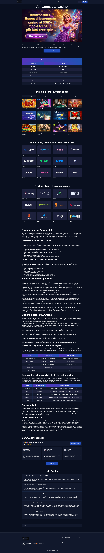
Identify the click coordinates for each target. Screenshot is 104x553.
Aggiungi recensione (75, 443)
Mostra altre (52, 463)
